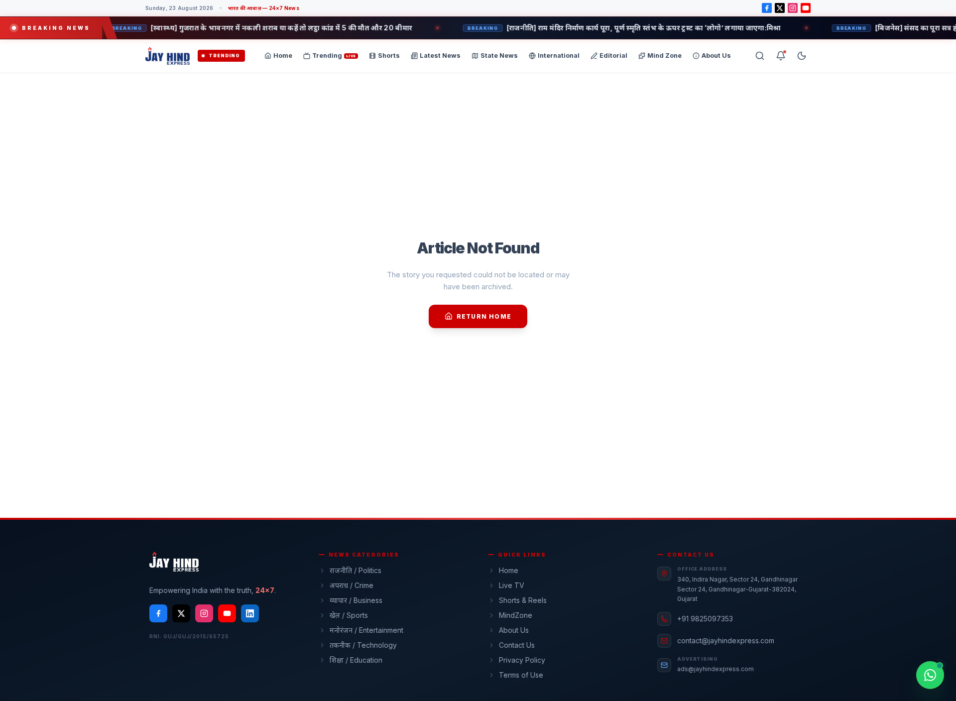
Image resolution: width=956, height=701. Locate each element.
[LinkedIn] (250, 613)
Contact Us (517, 645)
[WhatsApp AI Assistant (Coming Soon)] (930, 675)
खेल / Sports (349, 615)
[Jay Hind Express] (167, 56)
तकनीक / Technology (363, 645)
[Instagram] (793, 8)
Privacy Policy (522, 660)
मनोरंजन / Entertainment (366, 630)
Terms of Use (521, 675)
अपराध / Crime (351, 585)
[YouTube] (806, 8)
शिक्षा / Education (356, 660)
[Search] (760, 56)
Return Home (484, 316)
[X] (780, 8)
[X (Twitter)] (181, 613)
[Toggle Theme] (802, 56)
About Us (514, 630)
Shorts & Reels (523, 600)
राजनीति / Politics (355, 570)
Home (508, 570)
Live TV (511, 585)
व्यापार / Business (356, 600)
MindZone (515, 615)
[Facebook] (767, 8)
